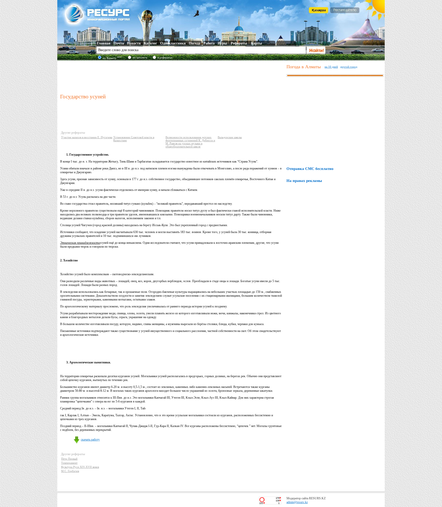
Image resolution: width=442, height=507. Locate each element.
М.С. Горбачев (70, 471)
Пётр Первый (69, 458)
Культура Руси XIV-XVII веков (80, 466)
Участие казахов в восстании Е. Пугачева (86, 137)
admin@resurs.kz (297, 502)
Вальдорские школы (230, 137)
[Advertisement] (172, 76)
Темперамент (69, 462)
